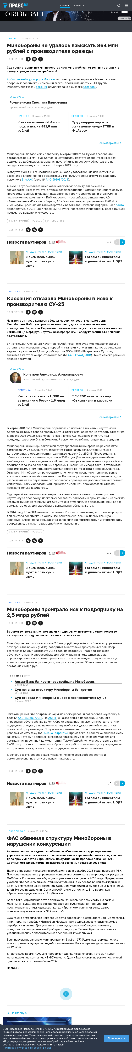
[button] (28, 59)
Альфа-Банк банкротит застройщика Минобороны (55, 681)
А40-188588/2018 (30, 718)
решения (41, 87)
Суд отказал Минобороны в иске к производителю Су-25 (60, 698)
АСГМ (52, 718)
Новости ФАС (16, 831)
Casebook (89, 87)
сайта (120, 205)
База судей (17, 97)
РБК (119, 870)
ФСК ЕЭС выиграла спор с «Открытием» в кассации (92, 398)
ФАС (38, 953)
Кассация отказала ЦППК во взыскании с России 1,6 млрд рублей (41, 400)
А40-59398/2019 (57, 179)
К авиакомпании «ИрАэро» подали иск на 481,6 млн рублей (39, 126)
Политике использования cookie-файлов (27, 1047)
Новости (56, 220)
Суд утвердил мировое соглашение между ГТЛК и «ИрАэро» (93, 126)
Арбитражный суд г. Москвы (27, 107)
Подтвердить (116, 1038)
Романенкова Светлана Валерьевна (38, 102)
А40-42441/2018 (79, 355)
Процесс (23, 116)
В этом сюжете (20, 676)
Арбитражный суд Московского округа (47, 379)
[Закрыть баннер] (69, 1019)
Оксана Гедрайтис (55, 733)
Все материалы (108, 143)
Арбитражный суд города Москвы (31, 79)
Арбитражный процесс (26, 220)
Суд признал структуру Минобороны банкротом (53, 689)
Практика (24, 390)
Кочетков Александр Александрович (53, 374)
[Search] (119, 5)
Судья (49, 107)
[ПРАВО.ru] (15, 5)
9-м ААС (27, 179)
